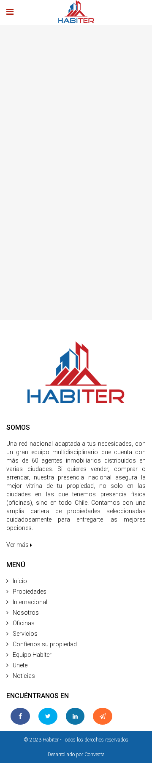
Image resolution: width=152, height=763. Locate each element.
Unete (20, 665)
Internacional (30, 602)
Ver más (18, 544)
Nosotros (26, 612)
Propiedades (29, 591)
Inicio (20, 581)
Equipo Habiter (32, 654)
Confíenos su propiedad (45, 644)
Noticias (24, 675)
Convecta (94, 755)
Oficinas (24, 623)
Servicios (25, 633)
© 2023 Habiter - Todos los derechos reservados (76, 740)
